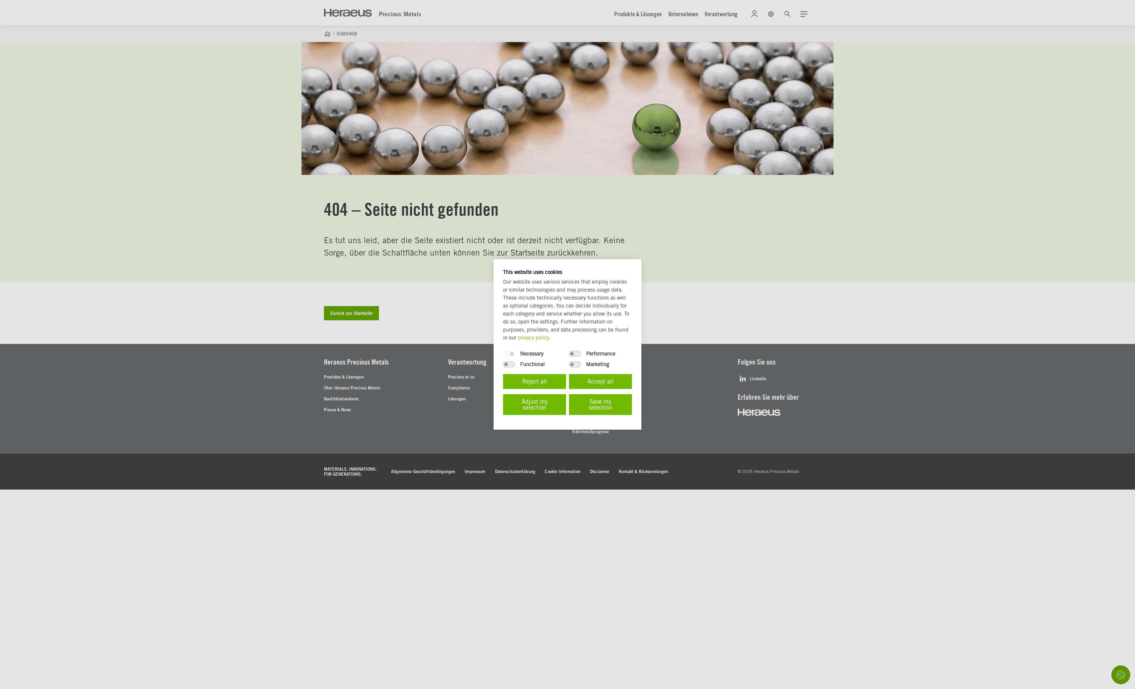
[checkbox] (509, 354)
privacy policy (533, 338)
